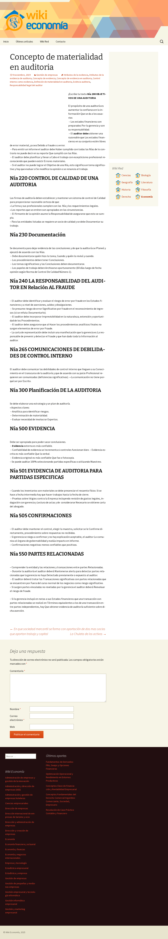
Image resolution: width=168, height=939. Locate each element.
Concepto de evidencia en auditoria (74, 78)
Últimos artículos (24, 41)
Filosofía (146, 189)
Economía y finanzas (15, 849)
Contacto (60, 41)
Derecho (126, 196)
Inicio (6, 41)
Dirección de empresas (16, 808)
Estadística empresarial (16, 868)
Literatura (146, 182)
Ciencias (126, 175)
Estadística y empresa (16, 873)
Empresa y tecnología (16, 863)
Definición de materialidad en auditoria (53, 81)
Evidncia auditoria (81, 81)
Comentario (17, 671)
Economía (147, 196)
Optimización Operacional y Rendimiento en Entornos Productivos (59, 777)
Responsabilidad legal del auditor (26, 85)
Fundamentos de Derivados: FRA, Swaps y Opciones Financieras (60, 765)
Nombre (15, 709)
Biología (146, 175)
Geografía (127, 182)
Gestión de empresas (47, 74)
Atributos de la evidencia (76, 74)
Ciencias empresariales (16, 803)
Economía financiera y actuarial (20, 844)
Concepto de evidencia (44, 78)
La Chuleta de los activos (88, 634)
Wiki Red (44, 41)
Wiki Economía (13, 932)
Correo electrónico (17, 718)
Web (12, 726)
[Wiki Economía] (84, 19)
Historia (126, 189)
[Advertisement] (39, 117)
